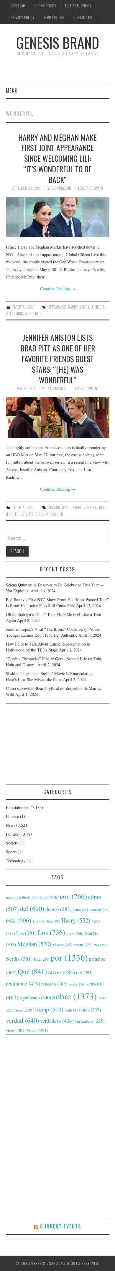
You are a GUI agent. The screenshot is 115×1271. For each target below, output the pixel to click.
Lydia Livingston (59, 188)
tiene (23, 1010)
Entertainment (24, 307)
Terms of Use (53, 17)
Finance (12, 816)
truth (73, 1010)
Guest (103, 507)
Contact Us (82, 17)
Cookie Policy (45, 6)
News (10, 825)
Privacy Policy (22, 17)
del (32, 908)
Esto (53, 921)
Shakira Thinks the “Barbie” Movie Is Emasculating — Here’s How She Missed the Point (52, 676)
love (74, 933)
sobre (74, 996)
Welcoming (14, 314)
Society (12, 843)
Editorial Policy (78, 6)
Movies (62, 944)
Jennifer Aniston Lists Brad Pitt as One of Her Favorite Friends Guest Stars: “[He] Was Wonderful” (57, 358)
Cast (49, 897)
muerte (82, 944)
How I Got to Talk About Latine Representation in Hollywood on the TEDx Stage (48, 647)
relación (54, 984)
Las (26, 933)
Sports (11, 852)
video (16, 1030)
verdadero (89, 1021)
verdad (22, 1020)
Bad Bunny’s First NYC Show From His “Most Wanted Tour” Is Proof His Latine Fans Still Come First (57, 602)
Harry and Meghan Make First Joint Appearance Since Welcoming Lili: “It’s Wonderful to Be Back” (57, 158)
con (73, 896)
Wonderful (33, 314)
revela (76, 984)
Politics (12, 834)
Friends (91, 507)
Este (39, 921)
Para (41, 959)
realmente (23, 983)
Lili (90, 307)
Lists (23, 514)
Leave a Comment (90, 188)
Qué (32, 971)
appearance (57, 307)
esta (18, 920)
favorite (77, 507)
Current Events (60, 1226)
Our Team (18, 6)
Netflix (19, 958)
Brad (66, 507)
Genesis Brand (57, 42)
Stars (40, 514)
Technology (15, 860)
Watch (37, 1030)
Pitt (31, 514)
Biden (13, 898)
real (84, 972)
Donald (100, 909)
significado (35, 997)
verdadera (57, 1020)
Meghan (100, 307)
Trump (48, 1009)
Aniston (54, 507)
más (100, 945)
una (92, 1009)
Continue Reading (57, 288)
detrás (81, 909)
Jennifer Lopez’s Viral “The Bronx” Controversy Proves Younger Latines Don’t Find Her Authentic (53, 632)
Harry (72, 307)
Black (30, 897)
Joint (82, 307)
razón (61, 972)
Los (51, 932)
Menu (12, 90)
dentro (58, 909)
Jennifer (12, 514)
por (69, 957)
